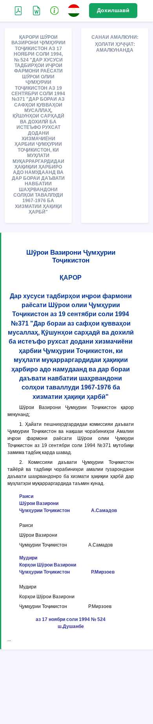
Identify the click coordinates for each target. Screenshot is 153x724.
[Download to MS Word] (18, 10)
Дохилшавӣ (113, 10)
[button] (54, 10)
